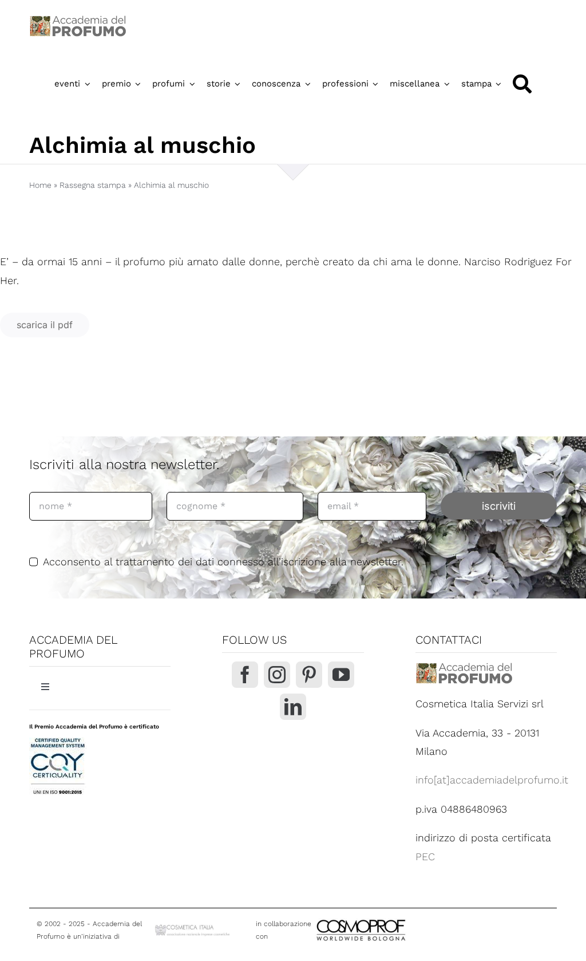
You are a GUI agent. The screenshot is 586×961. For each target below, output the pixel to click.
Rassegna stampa (93, 185)
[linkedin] (293, 707)
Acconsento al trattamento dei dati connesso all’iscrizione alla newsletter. (223, 562)
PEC (425, 856)
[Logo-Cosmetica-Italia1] (193, 927)
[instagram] (277, 674)
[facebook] (245, 674)
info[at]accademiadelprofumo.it (491, 780)
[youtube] (341, 674)
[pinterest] (309, 674)
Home (40, 185)
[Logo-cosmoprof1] (398, 918)
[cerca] (522, 84)
